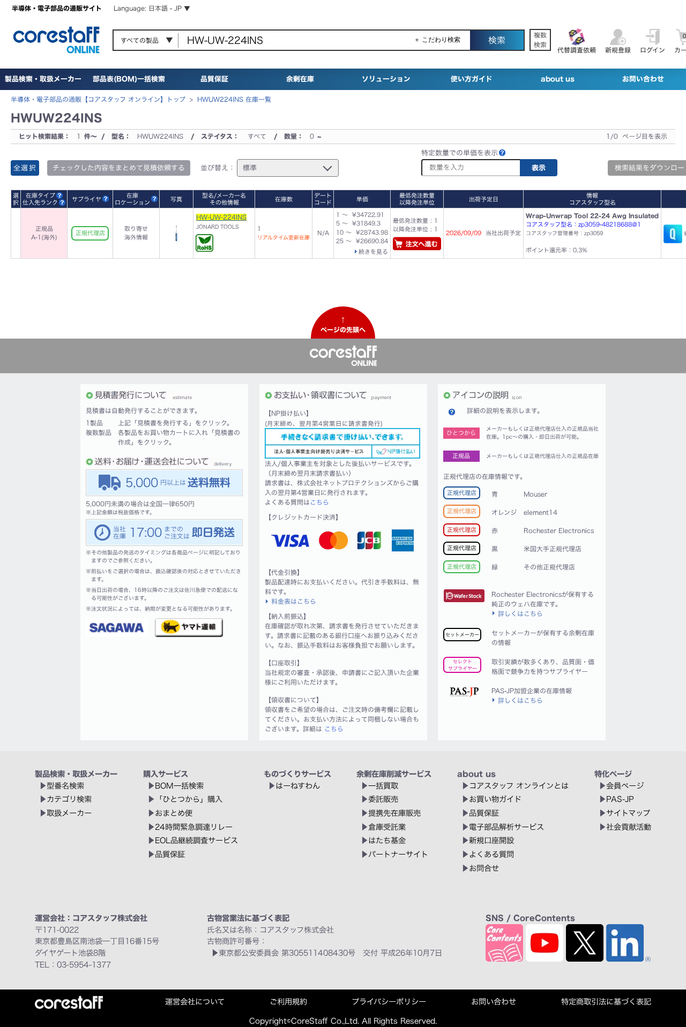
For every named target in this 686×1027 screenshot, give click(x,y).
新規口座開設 (491, 840)
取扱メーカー (69, 813)
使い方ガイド (472, 79)
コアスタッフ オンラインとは (519, 786)
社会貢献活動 (628, 827)
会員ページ (625, 786)
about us (558, 79)
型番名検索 (65, 786)
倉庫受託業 (387, 827)
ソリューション (386, 79)
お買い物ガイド (495, 799)
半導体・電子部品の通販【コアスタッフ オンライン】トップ (98, 99)
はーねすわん (297, 786)
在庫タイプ (40, 195)
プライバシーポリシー (389, 1002)
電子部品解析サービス (506, 827)
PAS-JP (620, 799)
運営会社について (195, 1002)
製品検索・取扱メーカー (43, 79)
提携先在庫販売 (394, 813)
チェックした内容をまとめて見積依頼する (119, 167)
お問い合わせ (643, 79)
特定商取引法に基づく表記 (606, 1002)
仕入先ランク (40, 202)
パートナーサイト (398, 854)
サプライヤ (86, 199)
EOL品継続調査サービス (196, 840)
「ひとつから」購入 (188, 799)
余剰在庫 (300, 79)
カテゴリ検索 (69, 799)
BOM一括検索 (179, 786)
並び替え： (217, 167)
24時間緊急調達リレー (194, 827)
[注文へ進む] (417, 245)
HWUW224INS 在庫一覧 (234, 99)
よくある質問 (491, 854)
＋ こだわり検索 (437, 39)
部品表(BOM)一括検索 (129, 79)
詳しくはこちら (520, 613)
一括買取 (383, 786)
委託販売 (383, 799)
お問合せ (484, 868)
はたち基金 (387, 840)
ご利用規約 (288, 1002)
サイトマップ (628, 813)
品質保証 (214, 79)
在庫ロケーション (132, 198)
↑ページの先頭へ (343, 325)
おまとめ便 (173, 813)
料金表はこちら (293, 601)
